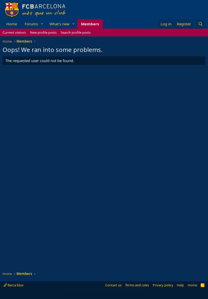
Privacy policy (163, 285)
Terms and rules (137, 285)
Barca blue (15, 285)
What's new (59, 23)
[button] (42, 24)
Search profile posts (76, 32)
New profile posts (43, 32)
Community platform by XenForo (104, 294)
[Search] (200, 24)
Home (11, 23)
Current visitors (14, 32)
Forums (31, 23)
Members (90, 23)
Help (180, 285)
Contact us (113, 285)
